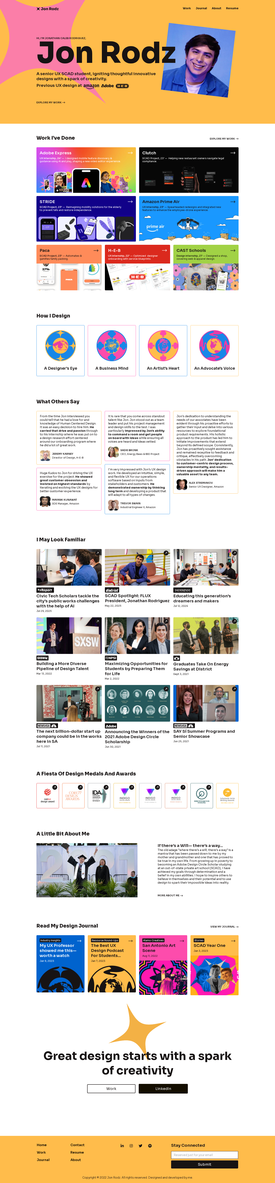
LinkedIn (163, 1088)
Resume (232, 8)
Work (187, 8)
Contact (77, 1145)
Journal (201, 8)
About (216, 8)
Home (42, 1145)
